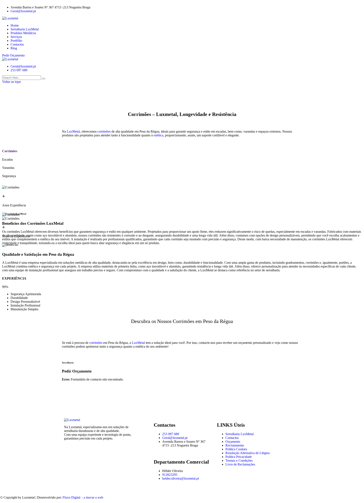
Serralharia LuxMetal (25, 29)
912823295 (169, 474)
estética (158, 135)
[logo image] (10, 59)
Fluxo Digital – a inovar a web (83, 497)
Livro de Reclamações (240, 464)
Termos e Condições (239, 460)
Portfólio (16, 40)
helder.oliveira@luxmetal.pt (180, 478)
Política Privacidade (238, 457)
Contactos (17, 44)
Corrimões (9, 151)
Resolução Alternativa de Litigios (247, 453)
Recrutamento (234, 445)
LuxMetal (73, 131)
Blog (14, 48)
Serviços (16, 37)
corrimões (104, 131)
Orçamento (232, 441)
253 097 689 (19, 70)
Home (15, 25)
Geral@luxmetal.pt (23, 11)
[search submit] (43, 78)
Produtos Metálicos (23, 33)
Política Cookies (236, 449)
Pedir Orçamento (13, 55)
